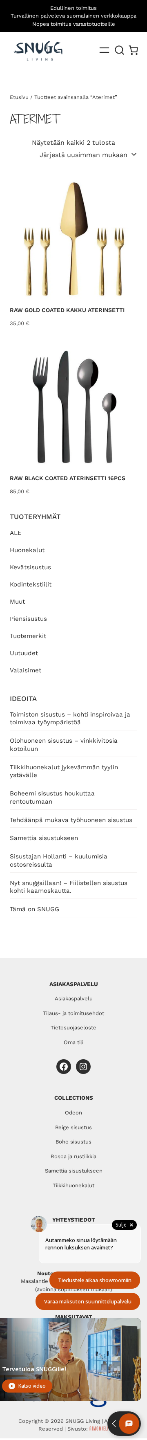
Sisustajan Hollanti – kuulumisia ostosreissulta (58, 860)
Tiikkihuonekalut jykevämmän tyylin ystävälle (64, 771)
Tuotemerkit (28, 636)
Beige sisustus (73, 1127)
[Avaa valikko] (104, 50)
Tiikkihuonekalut (73, 1185)
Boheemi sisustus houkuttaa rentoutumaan (52, 797)
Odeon (73, 1113)
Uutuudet (24, 653)
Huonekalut (27, 550)
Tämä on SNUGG (34, 909)
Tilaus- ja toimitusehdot (73, 1013)
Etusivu (19, 97)
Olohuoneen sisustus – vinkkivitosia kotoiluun (64, 745)
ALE (16, 533)
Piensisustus (28, 618)
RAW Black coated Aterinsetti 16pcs (67, 478)
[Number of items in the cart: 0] (133, 50)
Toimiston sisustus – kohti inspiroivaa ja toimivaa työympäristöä (70, 718)
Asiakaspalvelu (74, 998)
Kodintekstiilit (30, 584)
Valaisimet (25, 670)
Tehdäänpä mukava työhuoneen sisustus (71, 820)
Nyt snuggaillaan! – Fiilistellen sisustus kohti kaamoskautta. (68, 887)
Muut (17, 601)
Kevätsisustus (30, 567)
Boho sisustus (73, 1142)
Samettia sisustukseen (44, 838)
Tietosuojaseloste (73, 1027)
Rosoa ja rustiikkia (73, 1156)
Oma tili (73, 1042)
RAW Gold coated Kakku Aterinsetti (67, 310)
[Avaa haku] (119, 50)
